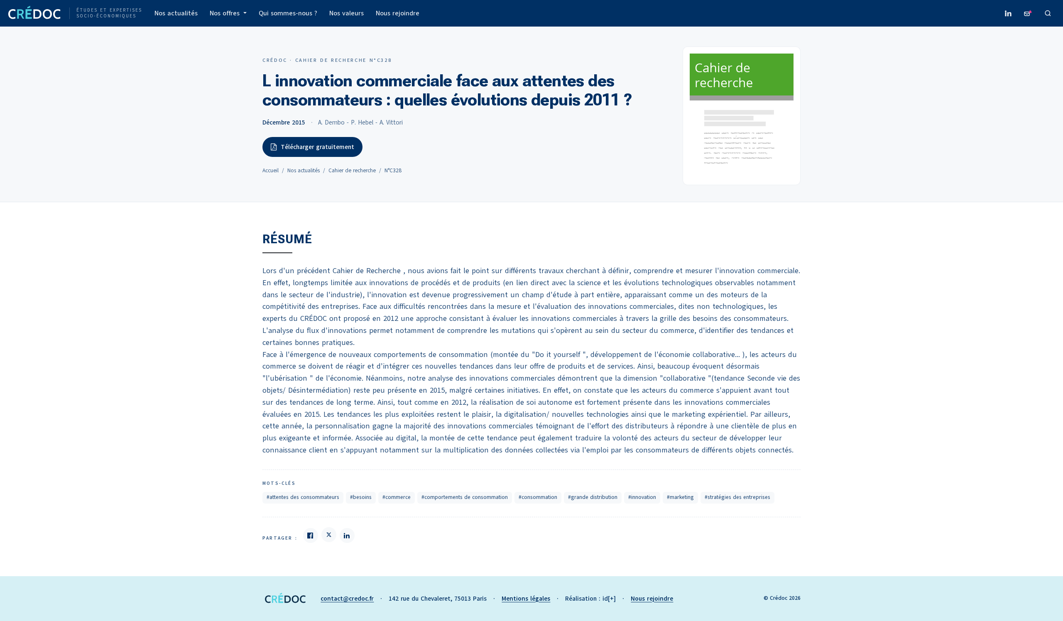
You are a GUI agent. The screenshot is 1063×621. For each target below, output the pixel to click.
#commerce (396, 497)
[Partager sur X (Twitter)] (328, 534)
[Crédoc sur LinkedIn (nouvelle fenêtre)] (1008, 13)
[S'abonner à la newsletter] (1028, 13)
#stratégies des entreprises (737, 497)
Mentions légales (526, 598)
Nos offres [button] (226, 13)
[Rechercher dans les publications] (1048, 13)
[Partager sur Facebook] (310, 535)
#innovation (642, 497)
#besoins (361, 497)
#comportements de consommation (464, 497)
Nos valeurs (346, 13)
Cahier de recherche (352, 170)
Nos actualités (176, 13)
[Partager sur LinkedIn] (347, 535)
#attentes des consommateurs (303, 497)
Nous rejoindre (397, 13)
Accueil (270, 170)
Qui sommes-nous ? (288, 13)
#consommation (538, 497)
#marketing (680, 497)
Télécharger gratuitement (317, 147)
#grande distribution (592, 497)
